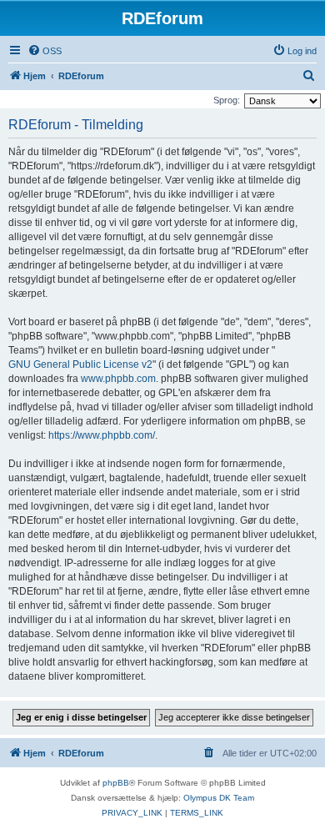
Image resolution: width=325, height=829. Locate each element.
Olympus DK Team (218, 797)
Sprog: (226, 100)
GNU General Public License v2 (80, 364)
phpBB (115, 782)
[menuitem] (45, 51)
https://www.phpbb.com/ (101, 435)
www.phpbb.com (118, 378)
